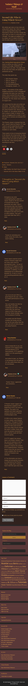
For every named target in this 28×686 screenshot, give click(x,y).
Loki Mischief (4, 636)
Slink (14, 582)
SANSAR (8, 578)
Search (14, 537)
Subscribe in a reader (7, 676)
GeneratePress (14, 683)
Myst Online (4, 607)
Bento (15, 563)
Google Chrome (22, 569)
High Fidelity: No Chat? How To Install (15, 169)
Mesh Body (12, 571)
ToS (17, 582)
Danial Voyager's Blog (6, 629)
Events (10, 569)
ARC (25, 561)
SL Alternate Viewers (6, 644)
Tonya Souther (11, 338)
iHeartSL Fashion (5, 632)
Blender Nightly (5, 598)
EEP (7, 569)
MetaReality (3, 573)
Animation (18, 561)
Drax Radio (20, 566)
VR (22, 585)
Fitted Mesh (15, 569)
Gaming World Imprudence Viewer (15, 62)
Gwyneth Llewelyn (5, 631)
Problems (22, 575)
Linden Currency (4, 571)
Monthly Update (9, 573)
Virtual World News (16, 585)
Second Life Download (6, 657)
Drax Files (15, 566)
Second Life (13, 162)
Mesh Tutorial (20, 571)
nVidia (24, 573)
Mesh (8, 571)
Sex (6, 582)
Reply (5, 220)
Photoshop (17, 575)
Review (2, 578)
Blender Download (5, 595)
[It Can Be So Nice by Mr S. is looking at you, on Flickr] (14, 50)
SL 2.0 (10, 582)
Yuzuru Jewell (4, 646)
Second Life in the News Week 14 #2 (14, 171)
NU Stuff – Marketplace (7, 642)
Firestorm (6, 162)
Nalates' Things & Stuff (14, 5)
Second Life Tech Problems (12, 580)
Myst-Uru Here (5, 609)
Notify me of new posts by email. (12, 515)
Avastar (4, 563)
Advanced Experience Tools (8, 561)
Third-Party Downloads (7, 659)
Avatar (11, 563)
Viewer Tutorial (6, 585)
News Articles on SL (17, 573)
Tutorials (22, 582)
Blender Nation (5, 597)
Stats (5, 167)
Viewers (8, 165)
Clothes (20, 563)
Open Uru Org (4, 611)
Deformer (9, 566)
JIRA (26, 569)
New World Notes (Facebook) (8, 638)
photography (11, 575)
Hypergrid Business (6, 620)
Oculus (4, 575)
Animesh (22, 561)
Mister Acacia (10, 396)
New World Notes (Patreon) (8, 640)
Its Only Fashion (5, 634)
